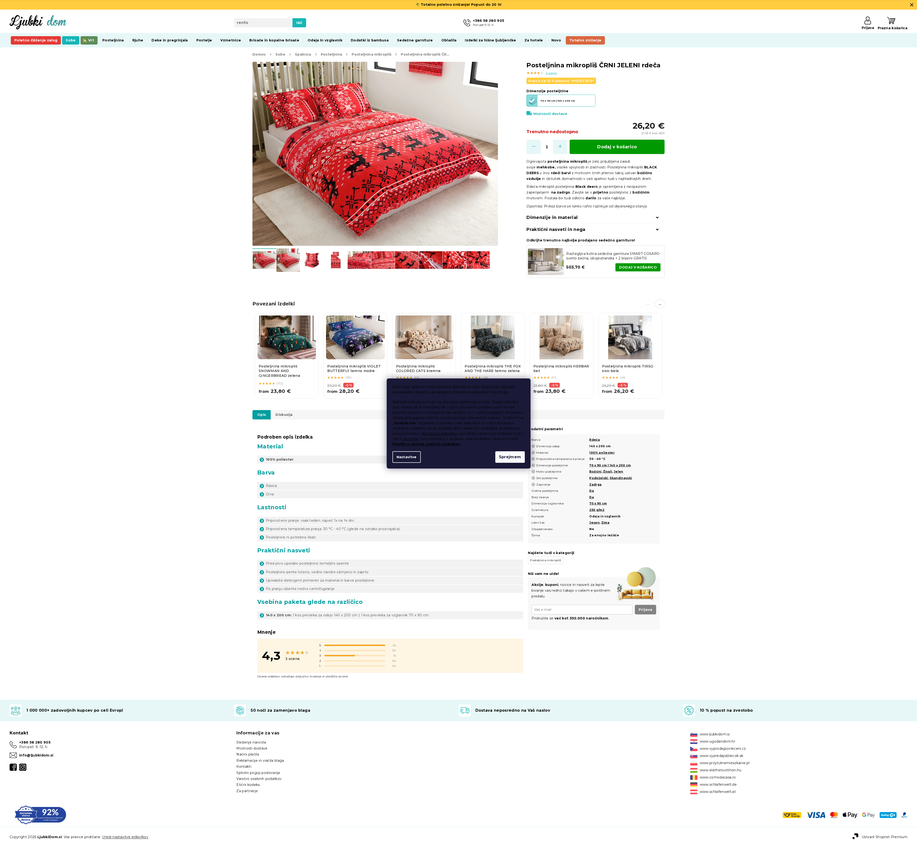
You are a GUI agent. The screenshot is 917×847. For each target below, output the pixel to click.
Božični (595, 471)
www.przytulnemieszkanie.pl (725, 763)
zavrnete (411, 439)
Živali (607, 471)
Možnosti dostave (550, 114)
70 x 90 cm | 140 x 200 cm (610, 465)
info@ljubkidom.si (36, 755)
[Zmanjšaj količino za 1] (533, 147)
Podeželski (598, 478)
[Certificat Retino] (40, 815)
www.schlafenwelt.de (718, 784)
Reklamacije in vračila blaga (260, 760)
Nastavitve (407, 457)
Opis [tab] (261, 414)
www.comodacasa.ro (718, 777)
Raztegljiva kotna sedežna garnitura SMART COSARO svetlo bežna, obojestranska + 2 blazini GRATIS (613, 256)
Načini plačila (247, 754)
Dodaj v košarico (617, 146)
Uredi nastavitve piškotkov (125, 837)
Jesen (594, 522)
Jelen (618, 471)
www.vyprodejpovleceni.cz (723, 748)
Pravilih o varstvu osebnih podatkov (426, 444)
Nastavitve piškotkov (439, 433)
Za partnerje (247, 791)
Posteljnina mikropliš (545, 560)
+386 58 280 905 (35, 742)
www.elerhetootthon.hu (721, 770)
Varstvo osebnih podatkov (259, 779)
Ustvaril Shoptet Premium (884, 837)
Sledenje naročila (251, 742)
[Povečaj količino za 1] (560, 147)
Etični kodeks (248, 785)
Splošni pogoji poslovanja (258, 773)
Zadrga (595, 484)
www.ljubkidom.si (715, 734)
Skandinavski (621, 478)
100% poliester (602, 452)
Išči (299, 23)
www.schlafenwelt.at (718, 792)
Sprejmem (510, 457)
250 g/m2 (596, 510)
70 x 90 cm (598, 503)
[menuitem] (36, 40)
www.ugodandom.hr (717, 741)
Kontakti (243, 766)
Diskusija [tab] (283, 414)
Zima (605, 522)
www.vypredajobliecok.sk (721, 756)
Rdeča (594, 439)
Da (591, 490)
